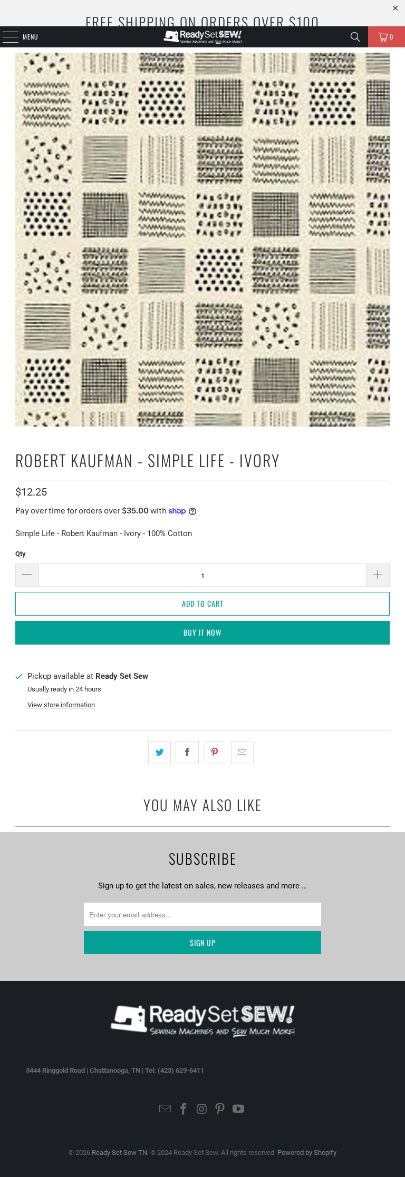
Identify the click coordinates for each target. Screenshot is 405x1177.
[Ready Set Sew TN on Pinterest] (220, 1110)
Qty (20, 554)
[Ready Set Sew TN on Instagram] (202, 1110)
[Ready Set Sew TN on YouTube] (239, 1110)
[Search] (355, 36)
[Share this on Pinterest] (215, 752)
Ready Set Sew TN (119, 1152)
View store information (61, 705)
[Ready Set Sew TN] (202, 36)
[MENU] (4, 36)
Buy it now (202, 632)
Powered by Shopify (306, 1152)
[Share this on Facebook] (187, 752)
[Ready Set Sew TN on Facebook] (183, 1110)
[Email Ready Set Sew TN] (165, 1110)
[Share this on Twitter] (159, 752)
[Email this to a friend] (242, 752)
